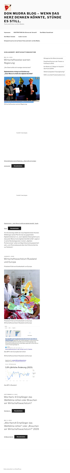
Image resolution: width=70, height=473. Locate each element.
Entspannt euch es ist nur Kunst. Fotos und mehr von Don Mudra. (22, 41)
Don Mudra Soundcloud (46, 32)
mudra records (22, 36)
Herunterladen (18, 166)
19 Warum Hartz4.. (8, 436)
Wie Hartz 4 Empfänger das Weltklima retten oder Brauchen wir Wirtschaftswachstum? (20, 400)
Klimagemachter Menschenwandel (53, 58)
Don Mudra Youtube (9, 36)
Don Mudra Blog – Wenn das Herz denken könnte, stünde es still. (33, 17)
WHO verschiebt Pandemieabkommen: (54, 75)
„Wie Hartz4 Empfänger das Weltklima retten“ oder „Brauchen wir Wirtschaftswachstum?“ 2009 (21, 425)
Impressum (7, 32)
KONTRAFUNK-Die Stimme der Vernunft (25, 32)
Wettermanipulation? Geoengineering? (54, 71)
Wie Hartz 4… (7, 411)
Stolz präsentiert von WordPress (12, 469)
